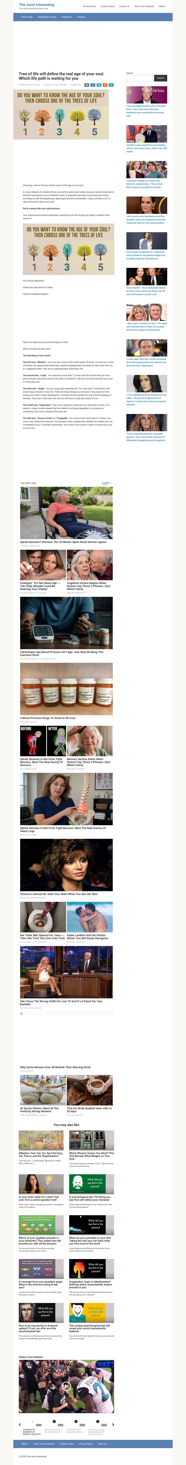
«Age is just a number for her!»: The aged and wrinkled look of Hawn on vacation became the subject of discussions (146, 326)
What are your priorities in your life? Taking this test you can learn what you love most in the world (90, 1240)
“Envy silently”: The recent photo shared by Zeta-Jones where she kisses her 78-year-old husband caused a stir (146, 291)
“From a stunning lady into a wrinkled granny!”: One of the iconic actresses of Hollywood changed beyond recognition (145, 437)
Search (129, 73)
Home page (27, 17)
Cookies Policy (108, 6)
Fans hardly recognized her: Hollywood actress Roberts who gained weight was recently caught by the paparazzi (145, 255)
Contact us (124, 6)
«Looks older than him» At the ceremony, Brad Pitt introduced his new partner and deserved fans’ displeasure (146, 362)
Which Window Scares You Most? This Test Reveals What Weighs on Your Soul (91, 1156)
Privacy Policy (89, 6)
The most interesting (36, 4)
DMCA (162, 6)
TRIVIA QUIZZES (60, 85)
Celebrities (67, 17)
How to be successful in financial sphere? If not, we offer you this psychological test (38, 1328)
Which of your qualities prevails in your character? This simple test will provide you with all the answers (40, 1240)
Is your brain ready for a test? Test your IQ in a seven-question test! (39, 1198)
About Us (102, 1444)
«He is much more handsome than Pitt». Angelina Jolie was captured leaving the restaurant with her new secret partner (145, 219)
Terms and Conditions (144, 6)
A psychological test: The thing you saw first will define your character (89, 1198)
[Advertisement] (93, 44)
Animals (81, 17)
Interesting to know (47, 17)
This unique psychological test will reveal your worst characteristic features (89, 1328)
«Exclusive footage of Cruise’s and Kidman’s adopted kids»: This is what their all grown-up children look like (144, 184)
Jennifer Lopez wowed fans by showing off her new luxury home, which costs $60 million (146, 148)
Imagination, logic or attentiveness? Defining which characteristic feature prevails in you (90, 1284)
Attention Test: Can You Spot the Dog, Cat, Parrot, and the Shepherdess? (41, 1155)
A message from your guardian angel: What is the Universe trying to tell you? (41, 1284)
